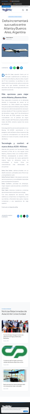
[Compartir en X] (18, 68)
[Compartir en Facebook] (11, 68)
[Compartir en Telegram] (21, 68)
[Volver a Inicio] (7, 10)
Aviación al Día (14, 207)
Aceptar (25, 411)
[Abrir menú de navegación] (27, 10)
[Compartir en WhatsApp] (14, 68)
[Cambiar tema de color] (23, 10)
